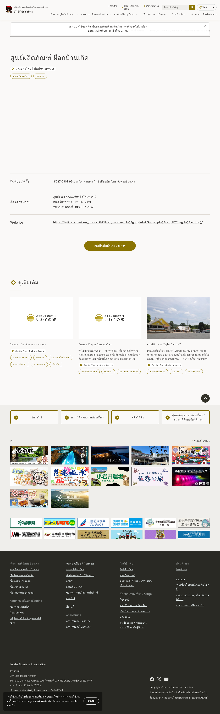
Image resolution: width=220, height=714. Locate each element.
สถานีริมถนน (194, 371)
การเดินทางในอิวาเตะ (78, 626)
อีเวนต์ (147, 14)
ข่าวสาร (195, 14)
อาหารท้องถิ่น (19, 364)
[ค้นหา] (192, 7)
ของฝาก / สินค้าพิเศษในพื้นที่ (82, 592)
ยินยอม (91, 700)
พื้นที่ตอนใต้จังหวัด (20, 581)
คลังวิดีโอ (125, 617)
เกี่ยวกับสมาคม (152, 5)
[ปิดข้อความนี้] (205, 26)
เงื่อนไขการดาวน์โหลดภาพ (135, 611)
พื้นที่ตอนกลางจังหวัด (22, 575)
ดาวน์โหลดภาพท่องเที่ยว (133, 605)
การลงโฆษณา (202, 440)
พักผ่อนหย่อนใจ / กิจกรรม (80, 575)
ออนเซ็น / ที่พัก (74, 586)
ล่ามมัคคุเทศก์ (127, 575)
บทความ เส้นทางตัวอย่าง (94, 14)
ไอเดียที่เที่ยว (17, 612)
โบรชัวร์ (124, 599)
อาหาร (70, 581)
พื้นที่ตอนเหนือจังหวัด (22, 592)
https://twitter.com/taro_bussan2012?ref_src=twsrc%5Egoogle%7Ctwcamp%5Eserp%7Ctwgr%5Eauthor (126, 222)
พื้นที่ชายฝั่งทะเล (19, 586)
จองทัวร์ (70, 598)
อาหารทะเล (39, 364)
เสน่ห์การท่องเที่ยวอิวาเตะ (24, 569)
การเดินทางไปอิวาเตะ (78, 621)
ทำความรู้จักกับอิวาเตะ (62, 14)
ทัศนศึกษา (114, 5)
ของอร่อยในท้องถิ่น (61, 357)
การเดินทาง (159, 14)
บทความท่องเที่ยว (20, 606)
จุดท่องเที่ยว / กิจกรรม (125, 14)
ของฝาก (40, 75)
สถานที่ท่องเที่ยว (21, 75)
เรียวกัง (55, 364)
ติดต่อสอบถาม (210, 14)
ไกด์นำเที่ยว (178, 14)
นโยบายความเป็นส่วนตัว (190, 605)
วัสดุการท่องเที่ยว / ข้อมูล (131, 7)
